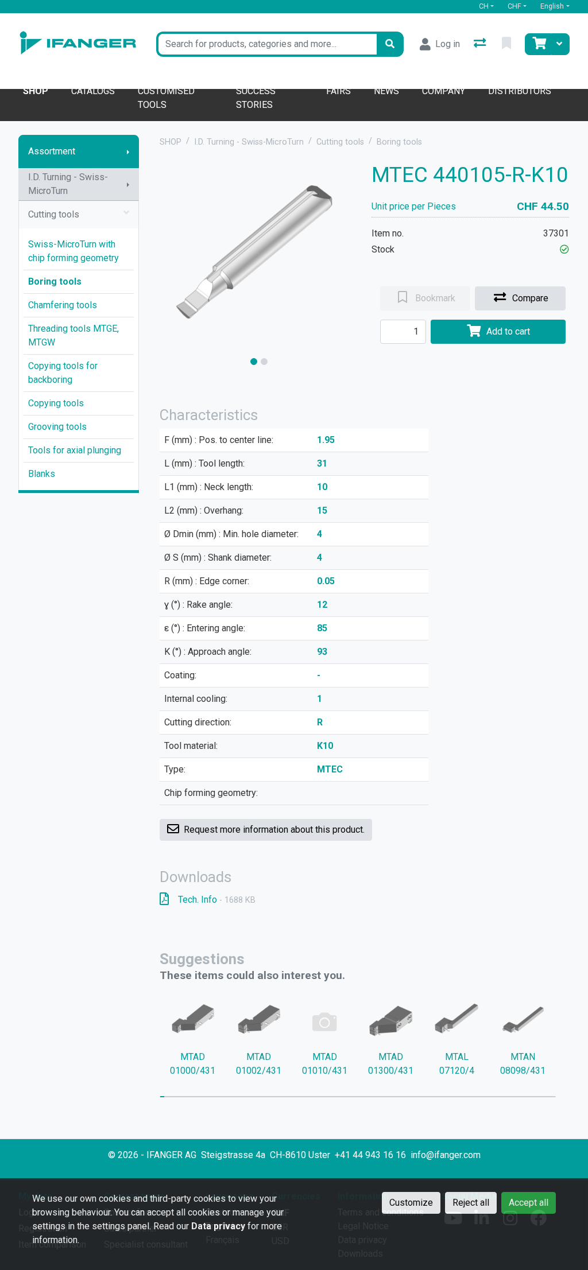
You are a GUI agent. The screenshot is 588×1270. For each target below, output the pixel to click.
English (552, 6)
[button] (564, 249)
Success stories (256, 98)
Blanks (41, 473)
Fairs (338, 91)
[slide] (253, 361)
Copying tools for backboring (63, 372)
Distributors (519, 91)
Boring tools (55, 281)
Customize (411, 1202)
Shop (35, 91)
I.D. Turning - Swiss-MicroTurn (68, 184)
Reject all (470, 1202)
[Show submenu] (128, 151)
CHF (514, 6)
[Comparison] (481, 44)
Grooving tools (57, 426)
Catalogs (93, 91)
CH (484, 6)
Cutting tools (53, 214)
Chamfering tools (62, 305)
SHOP (170, 142)
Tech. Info (217, 899)
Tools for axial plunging (74, 450)
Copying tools (56, 403)
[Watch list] (507, 44)
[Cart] (538, 44)
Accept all (528, 1202)
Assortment (51, 151)
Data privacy (218, 1226)
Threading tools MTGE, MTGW (73, 335)
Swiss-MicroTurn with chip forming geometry (73, 251)
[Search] (389, 44)
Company (443, 91)
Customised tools (166, 98)
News (386, 91)
